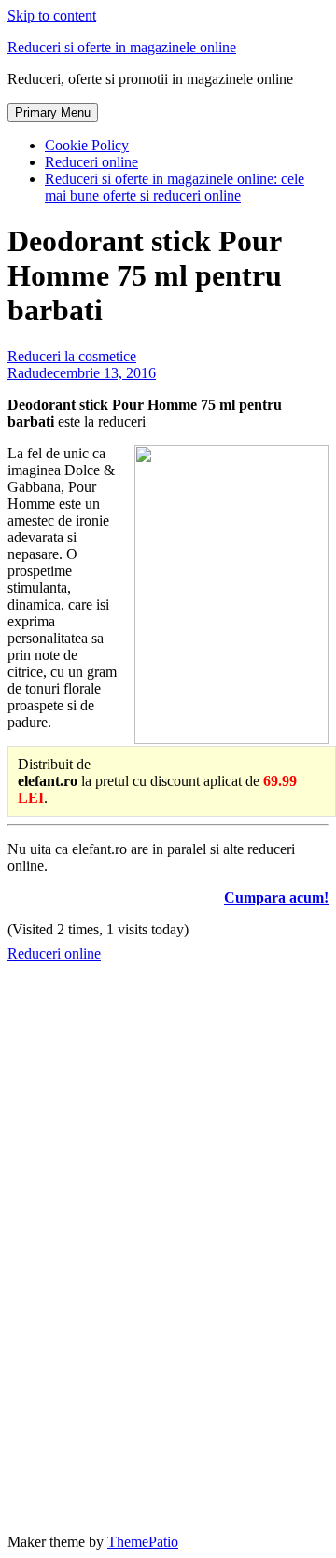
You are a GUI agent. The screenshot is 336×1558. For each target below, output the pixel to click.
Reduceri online (91, 162)
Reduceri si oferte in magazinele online (121, 47)
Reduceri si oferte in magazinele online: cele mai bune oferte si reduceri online (174, 187)
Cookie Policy (87, 145)
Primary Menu (53, 112)
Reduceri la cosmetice (71, 356)
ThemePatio (142, 1542)
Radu (23, 373)
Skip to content (51, 15)
